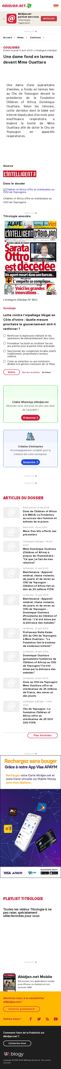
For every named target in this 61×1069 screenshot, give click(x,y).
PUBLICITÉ (29, 31)
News (20, 37)
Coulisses (35, 37)
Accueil (7, 37)
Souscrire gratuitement (21, 1009)
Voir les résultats (31, 372)
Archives (46, 372)
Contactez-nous (17, 1043)
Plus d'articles (43, 735)
